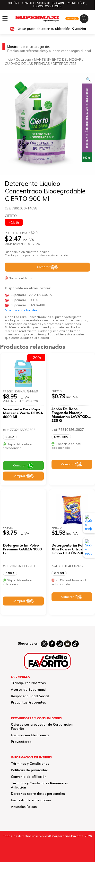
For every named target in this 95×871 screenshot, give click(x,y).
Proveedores (21, 742)
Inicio (9, 59)
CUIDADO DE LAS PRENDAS (27, 63)
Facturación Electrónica (30, 735)
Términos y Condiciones (30, 763)
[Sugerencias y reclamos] (89, 547)
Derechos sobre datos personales (38, 794)
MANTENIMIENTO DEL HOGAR (57, 59)
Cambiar (79, 28)
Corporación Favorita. (68, 836)
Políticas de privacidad (29, 770)
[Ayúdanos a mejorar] (89, 523)
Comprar (43, 267)
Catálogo (23, 59)
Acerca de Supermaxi (28, 689)
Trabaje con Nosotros (28, 683)
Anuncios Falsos (24, 807)
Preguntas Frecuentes (28, 702)
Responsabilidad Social (30, 696)
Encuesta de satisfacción (31, 800)
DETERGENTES (65, 63)
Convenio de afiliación (28, 777)
